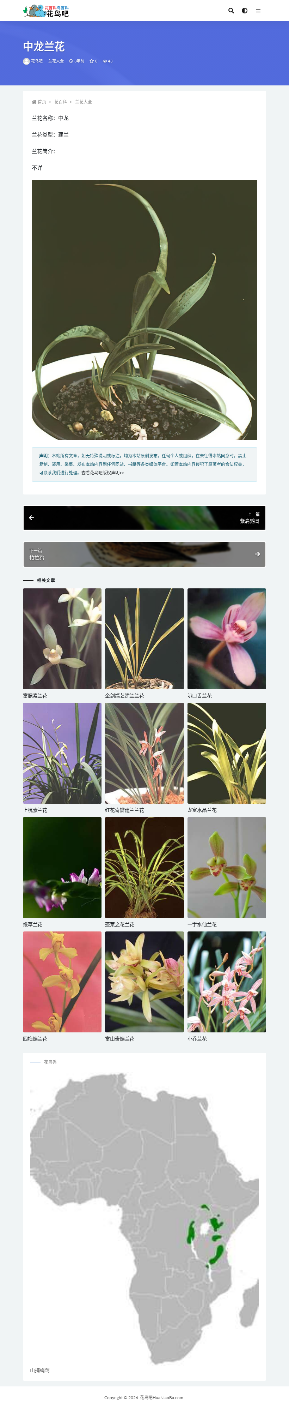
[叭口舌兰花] (226, 638)
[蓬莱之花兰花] (144, 867)
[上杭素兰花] (62, 753)
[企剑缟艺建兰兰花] (144, 638)
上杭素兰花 (35, 810)
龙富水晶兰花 (202, 810)
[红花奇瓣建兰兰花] (144, 753)
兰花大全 (56, 61)
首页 (42, 102)
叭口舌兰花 (199, 696)
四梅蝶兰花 (35, 1039)
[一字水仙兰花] (226, 867)
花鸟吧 (37, 61)
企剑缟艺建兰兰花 (124, 696)
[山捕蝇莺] (144, 1219)
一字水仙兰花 (202, 924)
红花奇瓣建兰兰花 (124, 810)
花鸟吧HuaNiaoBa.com (161, 1398)
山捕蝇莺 (40, 1370)
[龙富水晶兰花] (226, 753)
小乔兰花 (197, 1039)
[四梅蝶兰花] (62, 981)
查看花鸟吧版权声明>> (102, 473)
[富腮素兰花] (62, 638)
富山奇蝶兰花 (119, 1039)
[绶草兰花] (62, 867)
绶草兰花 (32, 924)
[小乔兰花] (226, 981)
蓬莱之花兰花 (119, 924)
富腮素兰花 (35, 696)
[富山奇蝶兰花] (144, 981)
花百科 (60, 102)
